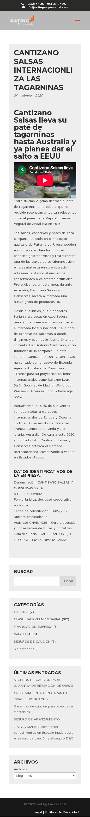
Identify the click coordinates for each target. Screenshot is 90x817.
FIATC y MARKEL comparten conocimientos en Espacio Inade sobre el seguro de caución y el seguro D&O (43, 733)
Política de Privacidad (62, 812)
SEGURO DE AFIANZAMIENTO (37, 719)
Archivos (20, 769)
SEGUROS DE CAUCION (32, 641)
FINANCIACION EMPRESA (33, 626)
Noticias (20, 634)
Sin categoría (24, 649)
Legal (38, 812)
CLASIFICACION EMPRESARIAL (37, 619)
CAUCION (21, 612)
